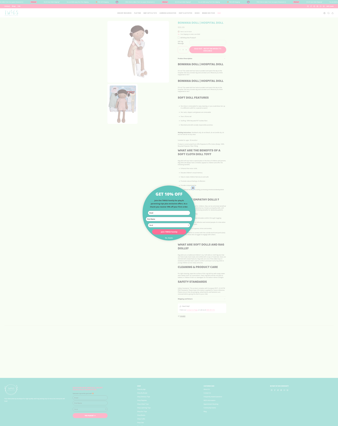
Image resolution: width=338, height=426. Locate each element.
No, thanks (169, 238)
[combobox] (168, 225)
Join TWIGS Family (169, 232)
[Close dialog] (193, 188)
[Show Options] (188, 225)
